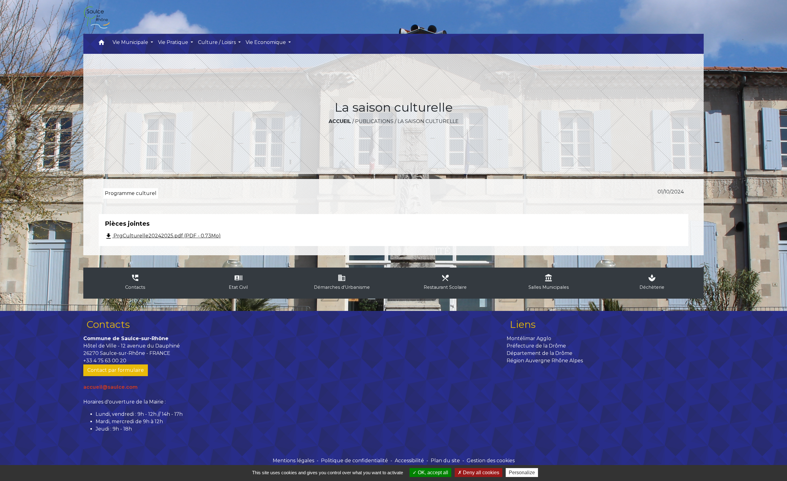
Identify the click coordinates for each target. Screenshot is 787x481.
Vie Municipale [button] (131, 42)
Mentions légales (293, 460)
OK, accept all (432, 472)
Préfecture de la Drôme (536, 346)
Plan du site (445, 460)
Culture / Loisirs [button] (217, 42)
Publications (374, 121)
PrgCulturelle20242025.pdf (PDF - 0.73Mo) (163, 236)
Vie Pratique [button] (173, 42)
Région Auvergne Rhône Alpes (545, 361)
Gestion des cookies (491, 460)
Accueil (340, 121)
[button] (101, 43)
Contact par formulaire (115, 370)
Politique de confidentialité (354, 460)
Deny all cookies (480, 472)
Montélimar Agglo (529, 338)
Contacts (108, 324)
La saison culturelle (428, 121)
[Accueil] (96, 17)
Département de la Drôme (539, 353)
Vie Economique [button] (266, 42)
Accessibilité (409, 460)
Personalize (522, 472)
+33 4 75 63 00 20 (104, 361)
